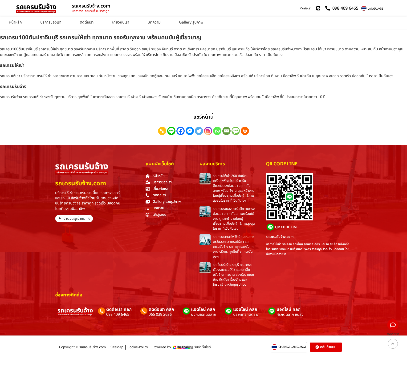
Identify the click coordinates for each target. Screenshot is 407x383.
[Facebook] (180, 131)
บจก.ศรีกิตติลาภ (203, 314)
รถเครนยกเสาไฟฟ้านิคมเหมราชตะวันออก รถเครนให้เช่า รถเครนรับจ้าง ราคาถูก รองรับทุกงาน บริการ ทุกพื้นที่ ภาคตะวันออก (234, 246)
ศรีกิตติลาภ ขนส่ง (290, 314)
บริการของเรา (50, 22)
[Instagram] (208, 131)
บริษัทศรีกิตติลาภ (246, 314)
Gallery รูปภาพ (191, 22)
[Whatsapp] (217, 131)
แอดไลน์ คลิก (203, 309)
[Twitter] (199, 131)
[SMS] (236, 131)
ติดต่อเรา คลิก (119, 309)
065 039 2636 (160, 314)
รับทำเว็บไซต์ (202, 347)
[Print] (245, 131)
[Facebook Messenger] (190, 131)
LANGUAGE (375, 9)
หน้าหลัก (15, 22)
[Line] (171, 131)
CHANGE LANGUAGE (292, 347)
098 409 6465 (117, 314)
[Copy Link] (162, 131)
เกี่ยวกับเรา (120, 22)
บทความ (154, 22)
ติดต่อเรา (305, 8)
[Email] (226, 131)
